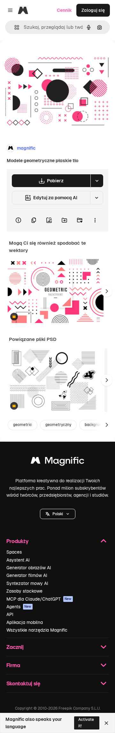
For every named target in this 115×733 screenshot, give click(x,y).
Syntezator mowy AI (27, 583)
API (9, 614)
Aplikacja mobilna (24, 622)
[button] (57, 514)
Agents (18, 607)
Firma (13, 665)
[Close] (106, 723)
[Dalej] (106, 291)
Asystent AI (18, 560)
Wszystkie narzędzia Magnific (36, 630)
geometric (22, 424)
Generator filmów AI (26, 575)
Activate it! (86, 722)
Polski (57, 513)
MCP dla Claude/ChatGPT (39, 599)
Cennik (64, 10)
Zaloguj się (93, 10)
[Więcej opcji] (94, 220)
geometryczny (58, 424)
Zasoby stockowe (24, 591)
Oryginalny (44, 55)
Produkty (17, 541)
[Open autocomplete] (14, 27)
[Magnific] (57, 462)
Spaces (14, 552)
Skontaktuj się (23, 683)
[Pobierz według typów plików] (96, 180)
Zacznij (15, 646)
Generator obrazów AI (28, 568)
